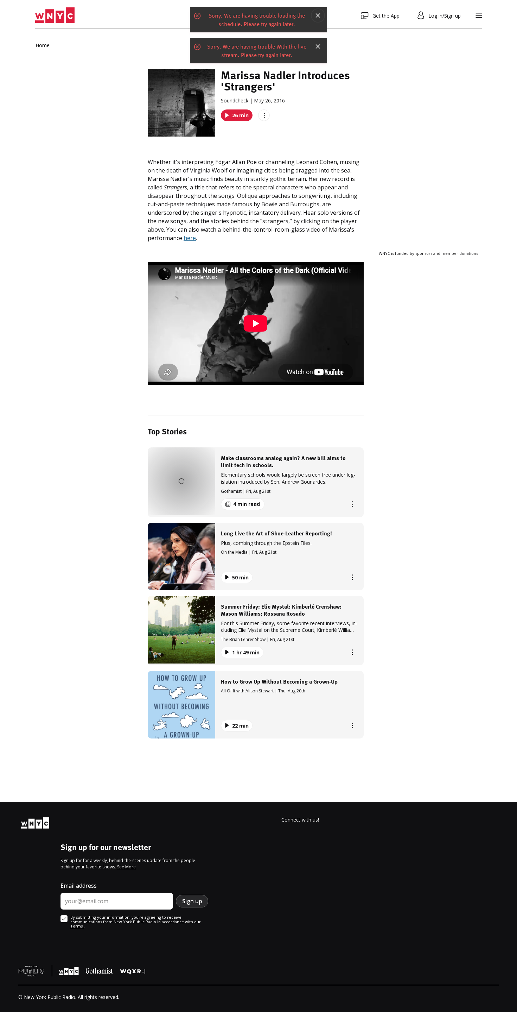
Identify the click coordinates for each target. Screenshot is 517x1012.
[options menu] (264, 115)
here (190, 238)
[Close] (318, 15)
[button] (256, 482)
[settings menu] (479, 15)
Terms (77, 926)
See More (126, 867)
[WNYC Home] (55, 15)
